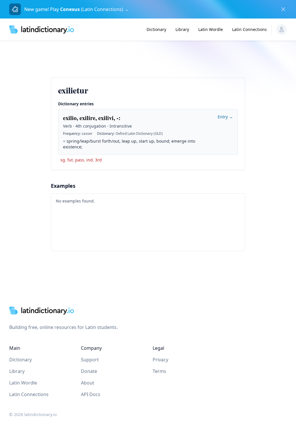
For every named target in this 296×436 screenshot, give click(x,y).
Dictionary (156, 29)
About (87, 383)
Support (90, 359)
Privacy (160, 359)
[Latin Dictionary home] (41, 29)
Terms (159, 371)
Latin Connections (249, 29)
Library (182, 29)
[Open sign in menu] (281, 29)
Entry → (225, 116)
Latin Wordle (210, 29)
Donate (89, 371)
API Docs (90, 394)
